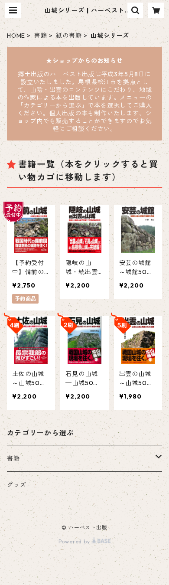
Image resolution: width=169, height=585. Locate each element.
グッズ (16, 485)
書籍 (40, 35)
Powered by (75, 541)
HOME (16, 35)
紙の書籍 (68, 35)
